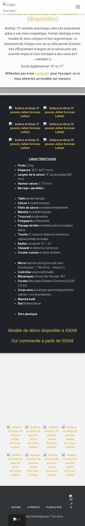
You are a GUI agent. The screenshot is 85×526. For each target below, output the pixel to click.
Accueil (16, 507)
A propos (33, 507)
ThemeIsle (56, 516)
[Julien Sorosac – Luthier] (12, 7)
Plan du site (54, 507)
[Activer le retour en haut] (77, 518)
